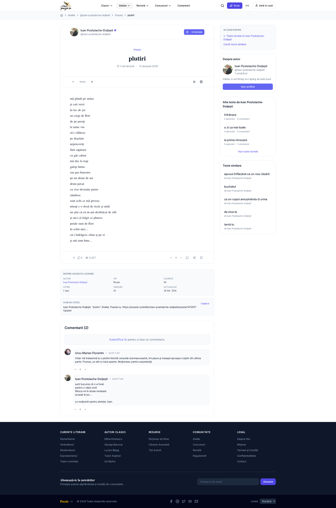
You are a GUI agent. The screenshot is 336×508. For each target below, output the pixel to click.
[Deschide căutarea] (222, 5)
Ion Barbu (109, 461)
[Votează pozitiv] (171, 257)
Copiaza (205, 303)
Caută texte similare (234, 44)
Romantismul (67, 438)
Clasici (105, 5)
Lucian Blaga (111, 450)
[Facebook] (171, 501)
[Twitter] (184, 501)
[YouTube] (190, 501)
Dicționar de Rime (159, 438)
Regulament (199, 455)
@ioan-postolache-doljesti (95, 15)
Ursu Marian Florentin (89, 353)
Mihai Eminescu (113, 438)
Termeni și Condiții (247, 450)
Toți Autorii (155, 450)
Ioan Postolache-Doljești (75, 282)
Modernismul (67, 450)
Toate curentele (69, 461)
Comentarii (183, 5)
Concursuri (161, 5)
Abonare (268, 481)
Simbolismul (67, 444)
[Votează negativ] (180, 257)
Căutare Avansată (159, 444)
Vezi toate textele (248, 151)
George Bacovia (113, 444)
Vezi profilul (248, 86)
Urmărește (197, 32)
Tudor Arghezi (112, 455)
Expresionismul (68, 455)
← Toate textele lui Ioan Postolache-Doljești (244, 37)
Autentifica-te (118, 339)
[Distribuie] (194, 258)
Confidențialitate (246, 455)
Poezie (119, 15)
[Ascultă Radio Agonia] (247, 5)
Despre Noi (243, 438)
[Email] (196, 501)
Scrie (237, 5)
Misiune (241, 444)
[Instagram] (177, 501)
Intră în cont (266, 5)
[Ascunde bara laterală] (201, 82)
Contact (241, 461)
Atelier (123, 5)
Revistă (140, 5)
